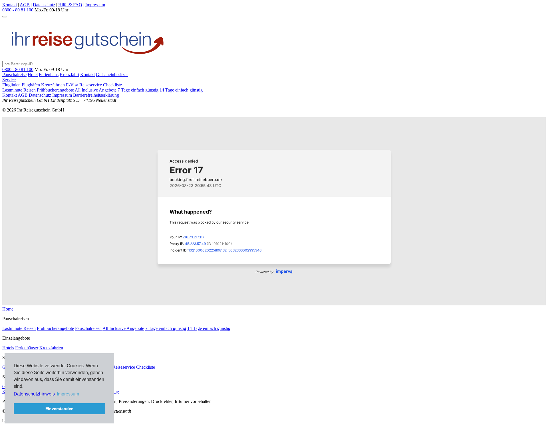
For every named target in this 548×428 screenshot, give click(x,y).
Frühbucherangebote (55, 90)
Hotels (8, 347)
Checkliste (112, 84)
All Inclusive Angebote (95, 90)
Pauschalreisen (88, 328)
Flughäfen (31, 84)
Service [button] (9, 79)
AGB (25, 4)
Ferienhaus (49, 74)
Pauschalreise (14, 74)
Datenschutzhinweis (34, 394)
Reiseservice (90, 84)
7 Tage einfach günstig (138, 90)
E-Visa (72, 84)
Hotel (33, 74)
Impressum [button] (68, 394)
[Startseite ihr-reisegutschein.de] (88, 58)
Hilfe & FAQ (70, 4)
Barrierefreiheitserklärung (96, 95)
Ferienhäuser (26, 347)
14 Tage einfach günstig (181, 90)
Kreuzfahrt (69, 74)
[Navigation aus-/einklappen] (4, 16)
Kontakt (9, 4)
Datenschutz (44, 4)
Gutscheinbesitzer (112, 74)
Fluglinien (11, 84)
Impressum (95, 4)
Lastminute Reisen (19, 90)
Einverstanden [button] (59, 408)
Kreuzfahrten (53, 84)
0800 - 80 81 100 (17, 69)
